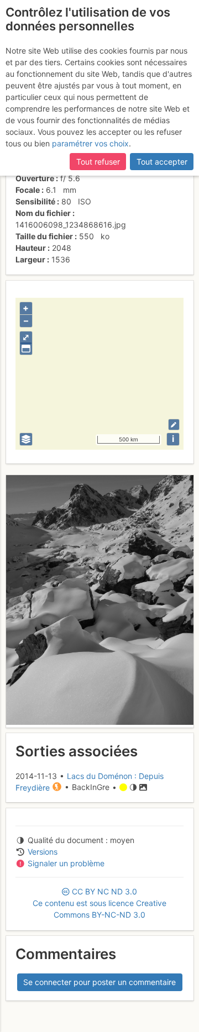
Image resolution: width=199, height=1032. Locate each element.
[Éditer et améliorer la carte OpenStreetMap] (174, 424)
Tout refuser (98, 161)
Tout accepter (162, 161)
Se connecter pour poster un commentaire (99, 982)
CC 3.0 (99, 903)
